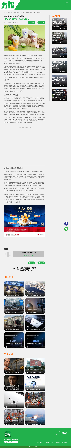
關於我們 (39, 442)
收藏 (33, 22)
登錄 (31, 255)
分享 (42, 22)
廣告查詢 (64, 442)
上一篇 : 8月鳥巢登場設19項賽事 (25, 268)
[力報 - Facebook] (66, 223)
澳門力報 (6, 12)
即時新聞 (16, 12)
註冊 (25, 255)
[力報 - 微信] (66, 229)
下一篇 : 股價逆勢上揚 (25, 270)
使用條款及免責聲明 (48, 442)
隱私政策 (58, 442)
